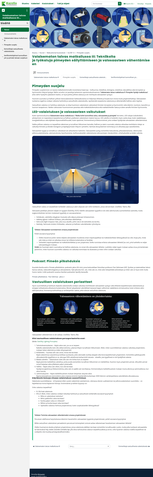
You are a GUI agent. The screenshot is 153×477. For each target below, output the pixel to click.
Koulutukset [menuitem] (47, 3)
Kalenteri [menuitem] (35, 3)
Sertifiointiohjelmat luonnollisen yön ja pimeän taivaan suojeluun (125, 77)
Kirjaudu (148, 4)
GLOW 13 (71, 53)
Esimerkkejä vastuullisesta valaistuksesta (94, 77)
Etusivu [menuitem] (25, 3)
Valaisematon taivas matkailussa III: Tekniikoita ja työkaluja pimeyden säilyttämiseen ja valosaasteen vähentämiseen (14, 16)
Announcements (10, 34)
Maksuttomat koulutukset (56, 53)
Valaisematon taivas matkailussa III (46, 77)
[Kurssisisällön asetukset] (27, 10)
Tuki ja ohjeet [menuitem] (63, 3)
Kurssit (42, 53)
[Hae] (120, 4)
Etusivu (34, 53)
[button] (129, 3)
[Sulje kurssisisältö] (3, 10)
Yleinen (6, 30)
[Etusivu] (9, 4)
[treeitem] (15, 32)
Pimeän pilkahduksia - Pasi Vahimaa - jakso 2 (48, 277)
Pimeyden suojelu (83, 53)
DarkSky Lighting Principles (47, 341)
